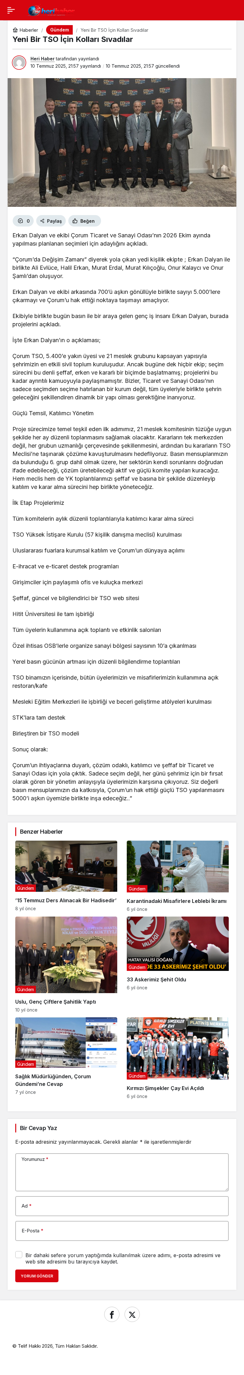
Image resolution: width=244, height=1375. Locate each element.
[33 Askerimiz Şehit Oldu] (178, 965)
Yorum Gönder (37, 1276)
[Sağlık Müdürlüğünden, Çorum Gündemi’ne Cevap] (66, 1058)
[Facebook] (111, 1314)
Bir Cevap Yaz (38, 1128)
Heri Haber (42, 58)
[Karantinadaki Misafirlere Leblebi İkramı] (178, 876)
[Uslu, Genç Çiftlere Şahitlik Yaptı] (66, 965)
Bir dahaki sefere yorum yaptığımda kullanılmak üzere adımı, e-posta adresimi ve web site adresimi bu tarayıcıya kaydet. (122, 1258)
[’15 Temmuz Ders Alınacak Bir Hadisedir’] (66, 876)
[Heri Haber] (51, 9)
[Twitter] (132, 1314)
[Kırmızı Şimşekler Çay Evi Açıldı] (178, 1058)
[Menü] (11, 10)
